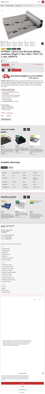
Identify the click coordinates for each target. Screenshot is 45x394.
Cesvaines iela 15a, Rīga (9, 235)
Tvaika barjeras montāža (7, 264)
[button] (43, 373)
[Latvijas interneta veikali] (15, 243)
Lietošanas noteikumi (6, 292)
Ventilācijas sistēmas (6, 254)
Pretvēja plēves (18, 5)
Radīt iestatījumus (22, 389)
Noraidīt (22, 386)
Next (42, 43)
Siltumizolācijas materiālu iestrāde (8, 279)
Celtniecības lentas (6, 250)
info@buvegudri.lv (8, 236)
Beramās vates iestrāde (6, 274)
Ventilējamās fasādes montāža (8, 277)
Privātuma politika (22, 392)
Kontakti (3, 288)
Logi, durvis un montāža (7, 276)
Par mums (4, 286)
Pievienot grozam (16, 70)
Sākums (2, 5)
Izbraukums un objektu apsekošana (9, 272)
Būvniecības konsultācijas (7, 270)
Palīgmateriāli (4, 252)
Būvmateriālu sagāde (6, 281)
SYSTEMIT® (8, 115)
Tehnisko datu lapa (5, 119)
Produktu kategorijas (10, 5)
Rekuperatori (4, 256)
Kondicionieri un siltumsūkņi (7, 258)
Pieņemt (22, 383)
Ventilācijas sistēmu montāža (7, 268)
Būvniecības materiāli (6, 259)
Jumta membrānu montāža (7, 266)
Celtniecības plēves (6, 248)
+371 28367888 (7, 238)
